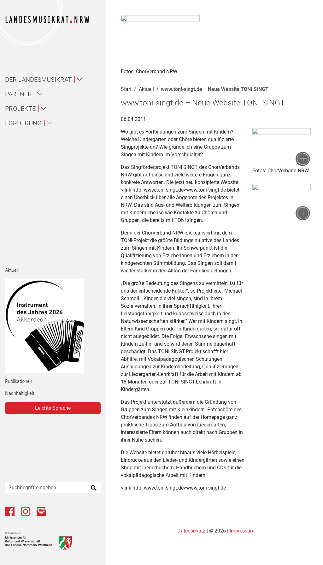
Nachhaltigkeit (19, 393)
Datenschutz (192, 531)
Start (126, 89)
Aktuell (12, 270)
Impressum (242, 531)
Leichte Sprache (53, 408)
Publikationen (18, 381)
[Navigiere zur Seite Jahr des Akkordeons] (50, 326)
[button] (55, 79)
